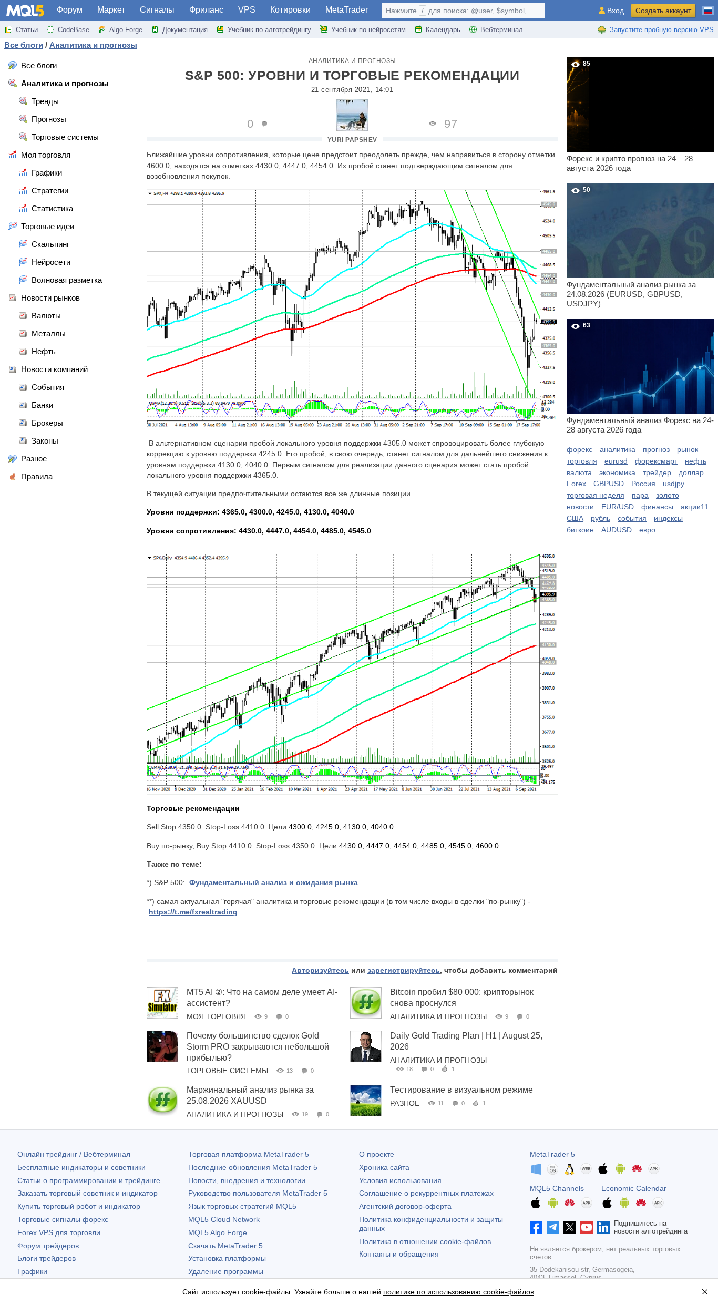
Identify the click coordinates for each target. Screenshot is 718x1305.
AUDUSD (616, 530)
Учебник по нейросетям (368, 30)
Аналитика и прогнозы (352, 61)
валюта (579, 472)
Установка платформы (227, 1258)
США (575, 518)
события (632, 518)
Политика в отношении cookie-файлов (425, 1241)
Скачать (225, 1245)
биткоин (580, 530)
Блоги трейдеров (46, 1258)
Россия (643, 483)
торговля (582, 461)
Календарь (443, 30)
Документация (185, 30)
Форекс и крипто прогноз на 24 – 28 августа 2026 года (630, 116)
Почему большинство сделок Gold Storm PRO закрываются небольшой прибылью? (258, 1046)
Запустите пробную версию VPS (662, 30)
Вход (615, 11)
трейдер (657, 472)
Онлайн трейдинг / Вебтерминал (73, 1154)
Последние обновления (252, 1167)
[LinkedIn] (603, 1227)
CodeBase (73, 30)
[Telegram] (553, 1227)
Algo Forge (125, 30)
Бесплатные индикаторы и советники (81, 1167)
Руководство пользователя (257, 1193)
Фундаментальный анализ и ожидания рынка (273, 882)
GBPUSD (608, 483)
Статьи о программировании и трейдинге (88, 1180)
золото (667, 495)
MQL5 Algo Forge (217, 1232)
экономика (617, 472)
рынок (687, 449)
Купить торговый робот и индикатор (78, 1206)
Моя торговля (216, 1016)
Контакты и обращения (399, 1254)
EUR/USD (617, 506)
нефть (695, 461)
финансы (657, 506)
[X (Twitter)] (569, 1227)
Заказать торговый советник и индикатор (87, 1193)
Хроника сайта (384, 1167)
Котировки (290, 9)
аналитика (617, 449)
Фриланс (206, 9)
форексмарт (656, 461)
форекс (579, 449)
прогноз (656, 449)
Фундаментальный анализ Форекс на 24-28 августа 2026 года (640, 378)
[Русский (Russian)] (708, 6)
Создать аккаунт (663, 10)
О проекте (376, 1154)
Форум (70, 9)
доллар (691, 472)
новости (580, 506)
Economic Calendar (633, 1188)
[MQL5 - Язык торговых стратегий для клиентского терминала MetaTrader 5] (25, 11)
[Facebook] (536, 1227)
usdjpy (673, 483)
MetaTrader (346, 9)
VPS (246, 9)
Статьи (27, 30)
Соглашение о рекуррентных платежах (426, 1193)
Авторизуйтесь (320, 970)
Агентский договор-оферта (405, 1206)
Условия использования (400, 1180)
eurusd (616, 461)
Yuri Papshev (352, 139)
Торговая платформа (248, 1154)
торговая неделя (595, 495)
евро (647, 530)
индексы (668, 518)
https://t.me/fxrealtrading (193, 912)
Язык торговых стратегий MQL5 (242, 1206)
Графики (32, 1271)
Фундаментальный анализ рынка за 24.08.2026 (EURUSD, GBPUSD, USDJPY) (631, 247)
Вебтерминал (501, 30)
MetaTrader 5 (552, 1154)
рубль (600, 518)
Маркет (111, 9)
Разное (404, 1103)
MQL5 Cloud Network (224, 1219)
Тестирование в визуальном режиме (461, 1089)
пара (640, 495)
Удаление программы (225, 1271)
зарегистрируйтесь (403, 970)
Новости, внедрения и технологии (246, 1180)
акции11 (695, 506)
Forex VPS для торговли (58, 1232)
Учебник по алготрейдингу (269, 30)
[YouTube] (586, 1227)
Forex (576, 483)
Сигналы (157, 9)
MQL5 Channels (557, 1188)
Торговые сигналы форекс (62, 1219)
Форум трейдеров (48, 1245)
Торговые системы (227, 1070)
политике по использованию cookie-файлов (458, 1292)
